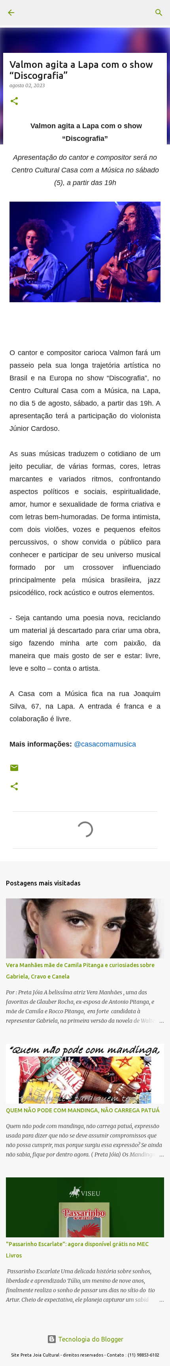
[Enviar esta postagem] (14, 770)
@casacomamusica (105, 744)
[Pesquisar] (159, 12)
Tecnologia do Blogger (90, 1339)
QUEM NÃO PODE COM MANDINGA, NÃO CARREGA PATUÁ (83, 1110)
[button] (14, 101)
